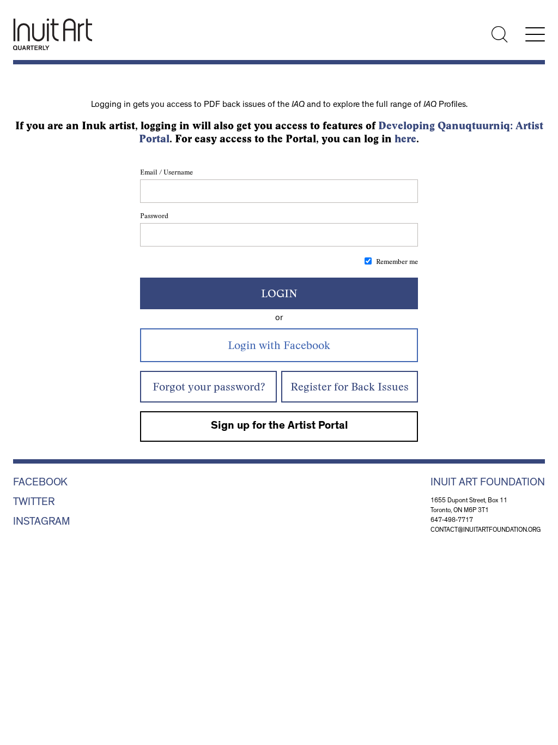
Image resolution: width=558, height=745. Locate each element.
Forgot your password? (209, 386)
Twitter (33, 502)
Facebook (40, 483)
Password (154, 216)
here (405, 139)
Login (279, 293)
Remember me (397, 261)
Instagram (41, 522)
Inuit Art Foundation (487, 483)
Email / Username (166, 172)
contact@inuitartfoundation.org (485, 530)
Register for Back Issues (349, 386)
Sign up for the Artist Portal (279, 426)
